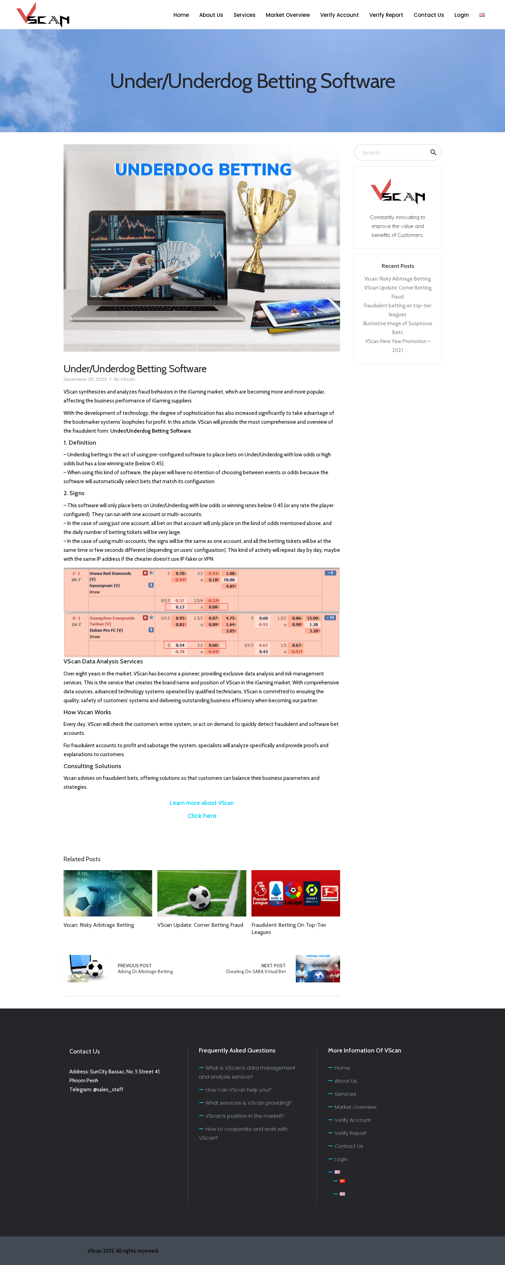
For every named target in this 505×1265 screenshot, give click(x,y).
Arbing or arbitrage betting (86, 968)
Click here (202, 816)
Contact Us (349, 1146)
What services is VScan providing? (248, 1102)
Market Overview (356, 1106)
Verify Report (351, 1133)
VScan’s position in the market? (244, 1115)
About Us (346, 1080)
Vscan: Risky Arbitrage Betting (397, 279)
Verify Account (353, 1120)
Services (345, 1093)
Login (341, 1159)
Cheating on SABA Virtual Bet (256, 968)
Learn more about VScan (202, 802)
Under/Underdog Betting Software (135, 368)
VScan (128, 379)
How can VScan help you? (238, 1089)
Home (342, 1067)
